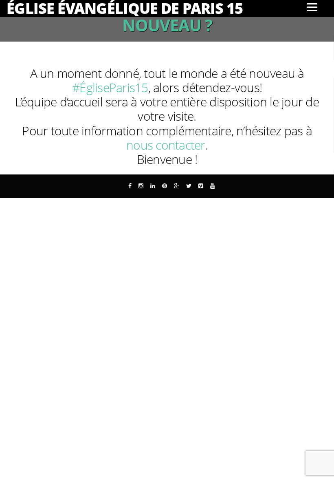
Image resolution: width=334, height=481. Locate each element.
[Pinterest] (164, 186)
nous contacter (165, 145)
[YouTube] (212, 186)
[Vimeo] (200, 186)
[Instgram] (140, 186)
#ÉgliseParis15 (110, 87)
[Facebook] (130, 186)
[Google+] (176, 186)
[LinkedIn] (152, 186)
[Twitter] (188, 186)
